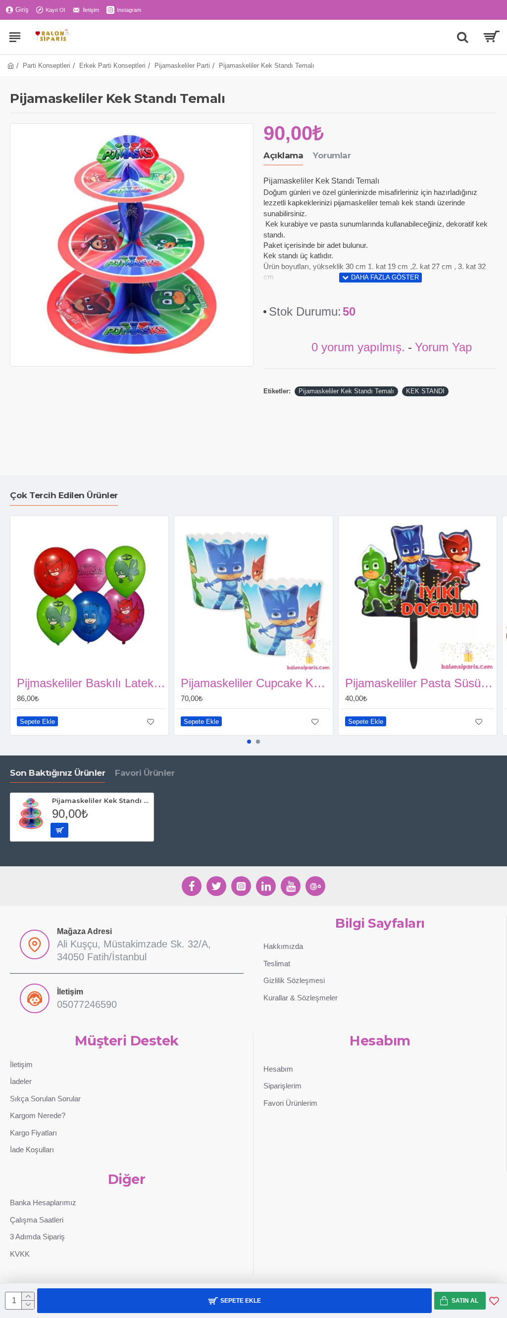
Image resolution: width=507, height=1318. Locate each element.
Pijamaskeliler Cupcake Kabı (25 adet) (255, 683)
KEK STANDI (425, 391)
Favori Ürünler (144, 773)
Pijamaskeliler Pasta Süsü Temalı (419, 683)
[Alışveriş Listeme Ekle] (494, 1301)
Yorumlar (332, 155)
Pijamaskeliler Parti (182, 65)
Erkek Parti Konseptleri (112, 65)
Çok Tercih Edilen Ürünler (64, 495)
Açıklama (283, 155)
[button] (249, 742)
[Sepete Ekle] (59, 830)
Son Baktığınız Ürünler (57, 773)
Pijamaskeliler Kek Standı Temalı (346, 391)
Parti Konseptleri (46, 65)
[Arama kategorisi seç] (462, 37)
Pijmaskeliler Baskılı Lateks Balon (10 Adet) (91, 683)
